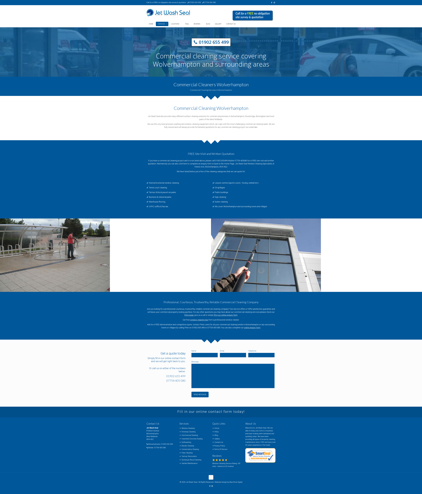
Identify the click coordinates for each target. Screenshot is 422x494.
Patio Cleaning (187, 453)
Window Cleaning (188, 428)
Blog (216, 435)
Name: (193, 351)
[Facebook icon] (271, 3)
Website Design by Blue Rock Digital (228, 482)
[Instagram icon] (274, 3)
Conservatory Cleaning (190, 449)
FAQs (217, 432)
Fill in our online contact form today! (211, 412)
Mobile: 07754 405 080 (157, 448)
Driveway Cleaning (189, 432)
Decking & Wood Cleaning (191, 460)
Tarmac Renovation (189, 456)
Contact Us (219, 442)
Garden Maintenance (189, 463)
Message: (195, 362)
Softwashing (186, 442)
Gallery (217, 439)
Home (217, 428)
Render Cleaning (188, 446)
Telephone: (252, 351)
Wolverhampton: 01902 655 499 (160, 444)
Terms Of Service (220, 449)
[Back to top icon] (211, 477)
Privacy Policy (219, 446)
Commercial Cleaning (190, 435)
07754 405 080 (210, 2)
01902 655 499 (195, 2)
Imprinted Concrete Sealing (192, 439)
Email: (222, 351)
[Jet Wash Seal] (168, 13)
